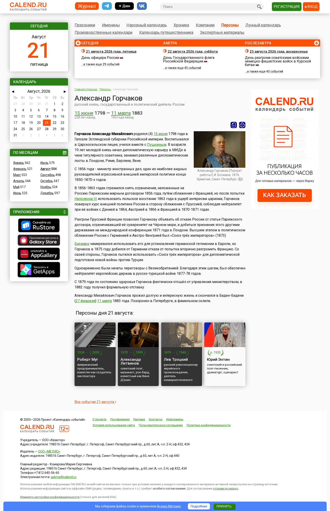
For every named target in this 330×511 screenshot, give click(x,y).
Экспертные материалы (222, 32)
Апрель (18, 181)
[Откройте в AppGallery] (39, 254)
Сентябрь (47, 175)
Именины (111, 25)
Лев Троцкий (176, 359)
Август (45, 169)
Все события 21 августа (95, 402)
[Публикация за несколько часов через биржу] (284, 208)
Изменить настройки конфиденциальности (49, 497)
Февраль (19, 169)
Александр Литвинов (131, 361)
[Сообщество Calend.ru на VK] (142, 6)
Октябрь (46, 181)
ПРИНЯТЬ (223, 506)
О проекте (99, 419)
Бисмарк (82, 244)
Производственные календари (103, 32)
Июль (44, 163)
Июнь (17, 193)
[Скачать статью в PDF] (234, 125)
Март (17, 175)
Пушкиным (156, 144)
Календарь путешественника (166, 32)
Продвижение (120, 419)
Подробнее (199, 506)
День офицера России (100, 58)
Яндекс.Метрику (169, 506)
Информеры (174, 419)
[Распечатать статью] (242, 125)
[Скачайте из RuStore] (39, 226)
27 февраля (85, 301)
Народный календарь (147, 25)
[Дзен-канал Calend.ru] (124, 6)
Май (16, 187)
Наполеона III (86, 199)
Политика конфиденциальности (209, 425)
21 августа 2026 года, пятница (111, 51)
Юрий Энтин (218, 359)
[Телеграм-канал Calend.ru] (107, 6)
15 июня (84, 113)
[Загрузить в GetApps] (39, 270)
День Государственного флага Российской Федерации (188, 59)
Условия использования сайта (113, 425)
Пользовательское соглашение (161, 425)
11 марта (121, 113)
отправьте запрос (225, 488)
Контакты (156, 419)
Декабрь (47, 193)
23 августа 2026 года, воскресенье (279, 51)
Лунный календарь (263, 25)
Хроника (181, 25)
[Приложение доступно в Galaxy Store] (39, 240)
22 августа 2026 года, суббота (193, 51)
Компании (205, 25)
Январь (18, 163)
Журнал (87, 6)
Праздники (85, 25)
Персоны (230, 25)
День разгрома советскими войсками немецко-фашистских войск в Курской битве (278, 61)
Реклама (139, 419)
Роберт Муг (87, 359)
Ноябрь (45, 187)
